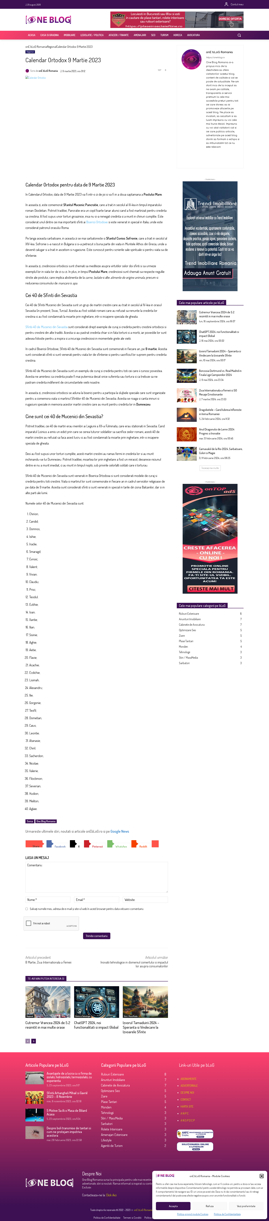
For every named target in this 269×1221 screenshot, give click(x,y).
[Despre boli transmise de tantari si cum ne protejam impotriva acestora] (34, 1132)
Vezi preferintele (246, 1206)
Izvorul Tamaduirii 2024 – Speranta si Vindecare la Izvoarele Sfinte (141, 1027)
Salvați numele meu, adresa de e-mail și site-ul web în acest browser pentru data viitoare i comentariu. (87, 909)
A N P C (184, 1113)
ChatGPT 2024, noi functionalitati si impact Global (96, 1025)
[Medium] (147, 4)
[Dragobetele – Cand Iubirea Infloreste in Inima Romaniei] (187, 415)
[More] (155, 843)
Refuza (210, 1206)
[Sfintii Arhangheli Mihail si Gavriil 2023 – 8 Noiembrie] (34, 1097)
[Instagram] (127, 4)
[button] (262, 1176)
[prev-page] (27, 1041)
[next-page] (33, 1041)
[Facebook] (122, 4)
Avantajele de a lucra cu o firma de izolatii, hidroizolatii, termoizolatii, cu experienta (69, 1077)
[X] (213, 160)
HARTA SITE (187, 1106)
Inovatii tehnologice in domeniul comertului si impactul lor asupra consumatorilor (134, 964)
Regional (52, 46)
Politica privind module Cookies (192, 1214)
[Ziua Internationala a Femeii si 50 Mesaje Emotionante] (187, 395)
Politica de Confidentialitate (227, 1214)
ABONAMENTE (189, 1079)
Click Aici (111, 1195)
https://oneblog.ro (215, 57)
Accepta (173, 1206)
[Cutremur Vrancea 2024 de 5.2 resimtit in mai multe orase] (47, 1002)
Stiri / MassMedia (130, 1016)
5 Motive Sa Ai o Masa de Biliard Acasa (67, 1112)
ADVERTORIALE (189, 1085)
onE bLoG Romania (36, 46)
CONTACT (186, 1099)
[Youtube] (142, 4)
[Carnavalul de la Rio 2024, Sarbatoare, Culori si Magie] (187, 454)
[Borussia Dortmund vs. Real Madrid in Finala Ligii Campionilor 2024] (187, 376)
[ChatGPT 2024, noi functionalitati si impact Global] (96, 1002)
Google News (120, 831)
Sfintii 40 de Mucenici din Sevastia (46, 327)
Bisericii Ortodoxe (97, 222)
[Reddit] (207, 160)
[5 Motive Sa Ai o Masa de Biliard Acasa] (34, 1115)
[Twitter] (132, 4)
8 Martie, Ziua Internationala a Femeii (48, 962)
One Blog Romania (46, 821)
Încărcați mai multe (210, 468)
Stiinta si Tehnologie (82, 1016)
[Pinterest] (137, 4)
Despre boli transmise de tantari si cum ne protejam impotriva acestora (69, 1131)
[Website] (220, 160)
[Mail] (220, 153)
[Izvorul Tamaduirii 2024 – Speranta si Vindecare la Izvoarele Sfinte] (145, 1002)
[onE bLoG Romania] (27, 71)
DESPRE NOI (187, 1092)
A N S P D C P (188, 1120)
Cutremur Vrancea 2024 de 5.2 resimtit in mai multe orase (47, 1025)
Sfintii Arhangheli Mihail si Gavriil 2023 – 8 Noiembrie (67, 1095)
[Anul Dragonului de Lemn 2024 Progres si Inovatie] (187, 434)
